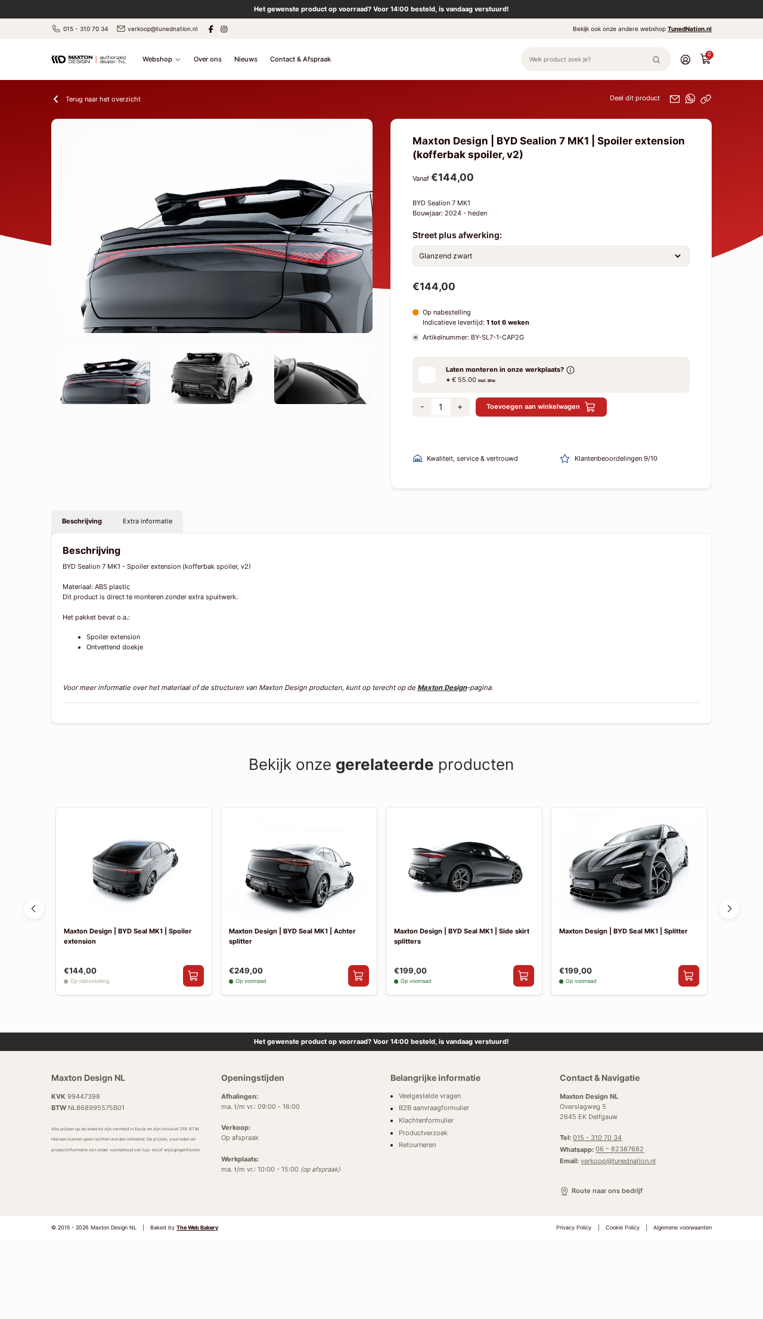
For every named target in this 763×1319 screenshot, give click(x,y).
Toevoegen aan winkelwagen (533, 406)
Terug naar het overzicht (103, 99)
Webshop (157, 59)
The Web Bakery (197, 1228)
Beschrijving (82, 521)
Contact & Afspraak (300, 59)
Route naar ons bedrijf (607, 1191)
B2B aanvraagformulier (434, 1108)
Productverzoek (423, 1133)
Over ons (208, 59)
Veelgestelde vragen (430, 1096)
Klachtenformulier (426, 1120)
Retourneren (417, 1145)
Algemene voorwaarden (682, 1228)
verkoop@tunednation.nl (162, 28)
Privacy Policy (573, 1228)
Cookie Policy (623, 1228)
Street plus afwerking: (457, 235)
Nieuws (246, 59)
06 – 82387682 (619, 1150)
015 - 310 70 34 (85, 28)
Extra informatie (147, 521)
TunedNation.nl (690, 28)
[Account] (685, 59)
